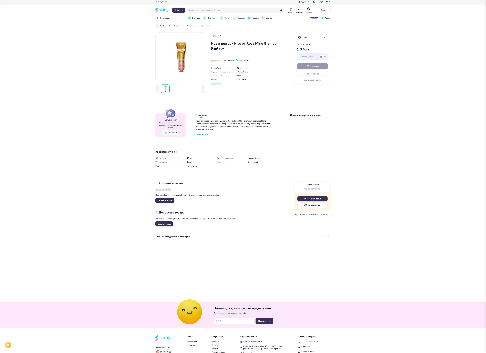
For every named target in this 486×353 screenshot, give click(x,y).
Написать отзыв (314, 199)
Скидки (227, 18)
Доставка (215, 341)
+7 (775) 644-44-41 (323, 2)
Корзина (309, 12)
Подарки (255, 18)
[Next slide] (328, 236)
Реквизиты (191, 345)
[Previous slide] (322, 236)
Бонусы (215, 348)
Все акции (196, 18)
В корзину (314, 66)
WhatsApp (305, 347)
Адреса (328, 18)
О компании (192, 341)
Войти (323, 10)
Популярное (212, 18)
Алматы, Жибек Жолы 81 (253, 341)
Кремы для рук (206, 26)
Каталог (180, 10)
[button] (157, 88)
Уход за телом (179, 26)
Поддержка (304, 2)
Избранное (299, 12)
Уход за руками (192, 26)
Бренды (269, 18)
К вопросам (172, 132)
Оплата (215, 345)
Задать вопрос (164, 224)
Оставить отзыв (165, 200)
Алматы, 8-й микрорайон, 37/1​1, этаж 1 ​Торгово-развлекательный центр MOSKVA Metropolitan (262, 347)
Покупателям (163, 2)
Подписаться (264, 321)
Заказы (290, 12)
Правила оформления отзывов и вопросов (313, 214)
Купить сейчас (312, 74)
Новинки (241, 18)
